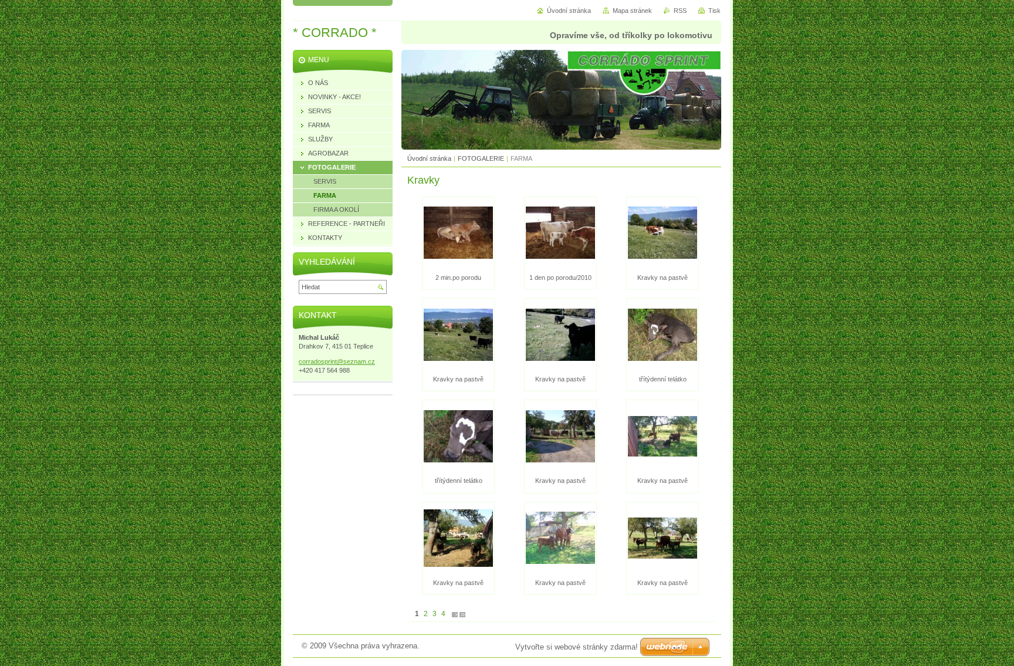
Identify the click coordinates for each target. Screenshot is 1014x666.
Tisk (714, 10)
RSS (680, 10)
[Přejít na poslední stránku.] (462, 614)
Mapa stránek (632, 10)
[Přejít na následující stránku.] (455, 614)
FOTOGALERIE (481, 158)
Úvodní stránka (429, 158)
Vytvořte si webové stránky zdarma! (576, 647)
